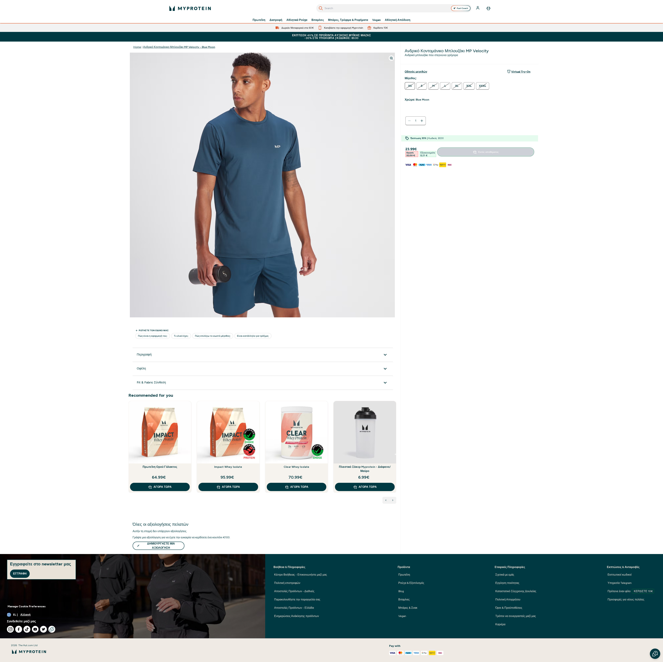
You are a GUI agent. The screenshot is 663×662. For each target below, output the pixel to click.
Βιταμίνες (317, 20)
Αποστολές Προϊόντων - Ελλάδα (294, 607)
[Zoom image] (391, 58)
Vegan (376, 20)
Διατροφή (276, 20)
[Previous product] (385, 500)
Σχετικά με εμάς (504, 574)
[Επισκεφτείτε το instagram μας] (10, 629)
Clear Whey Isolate (296, 466)
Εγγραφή (20, 573)
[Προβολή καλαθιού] (488, 8)
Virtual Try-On (520, 71)
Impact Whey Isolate (228, 466)
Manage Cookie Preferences (27, 606)
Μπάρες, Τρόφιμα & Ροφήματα (348, 20)
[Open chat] (51, 629)
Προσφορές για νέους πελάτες (626, 599)
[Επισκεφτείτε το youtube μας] (35, 629)
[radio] (410, 86)
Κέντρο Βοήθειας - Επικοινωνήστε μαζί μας (300, 574)
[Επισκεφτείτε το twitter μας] (43, 629)
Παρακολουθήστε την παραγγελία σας (297, 599)
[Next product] (392, 500)
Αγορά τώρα (162, 486)
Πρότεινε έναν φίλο (630, 591)
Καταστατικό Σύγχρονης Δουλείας (515, 591)
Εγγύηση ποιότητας (507, 582)
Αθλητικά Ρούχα (296, 20)
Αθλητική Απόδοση (397, 20)
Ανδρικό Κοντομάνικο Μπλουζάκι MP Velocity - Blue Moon (179, 47)
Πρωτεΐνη (259, 20)
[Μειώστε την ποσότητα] (409, 121)
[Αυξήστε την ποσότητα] (422, 121)
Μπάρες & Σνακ (407, 607)
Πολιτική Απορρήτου (507, 599)
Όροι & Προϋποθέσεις (508, 607)
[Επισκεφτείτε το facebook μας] (18, 629)
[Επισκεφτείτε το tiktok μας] (26, 629)
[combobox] (394, 8)
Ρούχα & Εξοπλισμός (411, 582)
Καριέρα (500, 624)
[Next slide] (395, 454)
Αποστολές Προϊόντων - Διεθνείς (294, 591)
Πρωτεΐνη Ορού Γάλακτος (160, 466)
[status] (415, 121)
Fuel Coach (462, 8)
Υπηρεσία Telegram (620, 582)
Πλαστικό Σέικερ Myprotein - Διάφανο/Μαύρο (365, 468)
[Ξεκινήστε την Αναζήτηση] (320, 8)
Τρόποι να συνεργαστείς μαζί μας (515, 616)
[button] (655, 653)
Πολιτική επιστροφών (287, 582)
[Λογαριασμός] (478, 8)
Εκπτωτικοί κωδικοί (620, 574)
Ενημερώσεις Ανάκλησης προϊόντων (296, 616)
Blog (401, 591)
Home (137, 47)
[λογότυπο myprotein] (190, 8)
